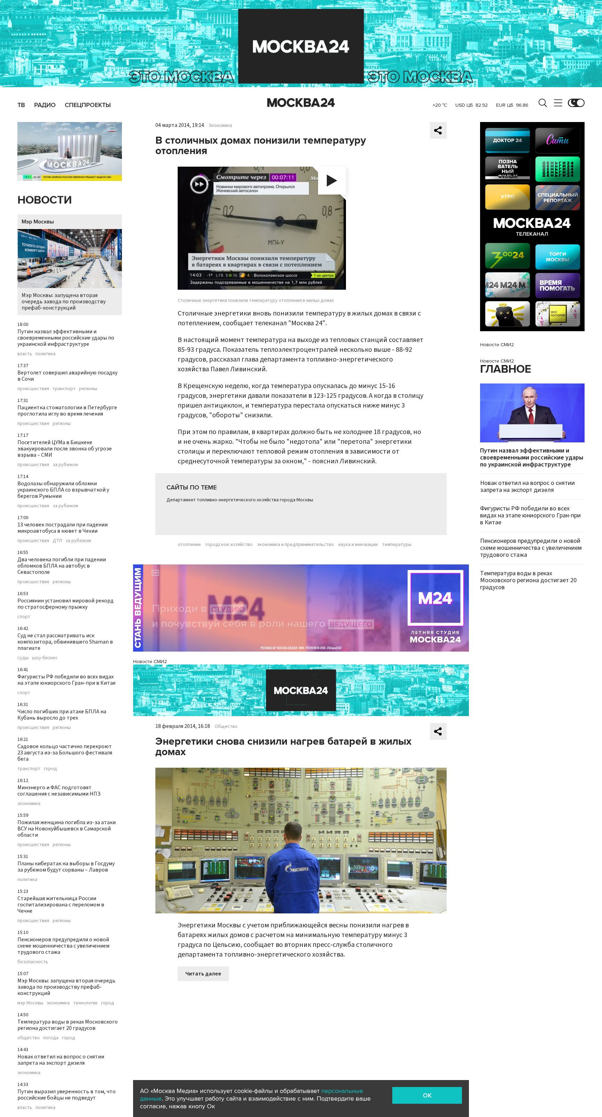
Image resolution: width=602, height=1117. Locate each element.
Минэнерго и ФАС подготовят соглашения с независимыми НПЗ (59, 791)
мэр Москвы (30, 1003)
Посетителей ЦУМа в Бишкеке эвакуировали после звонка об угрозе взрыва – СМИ (64, 449)
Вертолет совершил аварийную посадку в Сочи (67, 376)
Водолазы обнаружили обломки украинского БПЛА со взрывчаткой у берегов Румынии (63, 490)
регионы (88, 388)
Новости (44, 200)
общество (28, 1037)
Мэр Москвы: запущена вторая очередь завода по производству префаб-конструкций (64, 301)
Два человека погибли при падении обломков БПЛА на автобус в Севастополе (61, 566)
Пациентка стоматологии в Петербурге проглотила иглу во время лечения (67, 411)
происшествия (33, 388)
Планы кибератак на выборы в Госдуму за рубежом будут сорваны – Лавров (66, 867)
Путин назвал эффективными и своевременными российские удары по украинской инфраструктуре (65, 338)
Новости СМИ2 (150, 661)
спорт (23, 616)
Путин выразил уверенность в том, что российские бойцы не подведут (66, 1095)
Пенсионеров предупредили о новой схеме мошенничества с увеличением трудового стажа (63, 946)
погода (51, 1037)
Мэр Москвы (38, 221)
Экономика (220, 125)
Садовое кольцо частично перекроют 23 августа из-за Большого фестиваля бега (64, 753)
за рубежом (65, 464)
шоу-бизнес (45, 657)
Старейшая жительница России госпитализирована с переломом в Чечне (60, 905)
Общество (226, 726)
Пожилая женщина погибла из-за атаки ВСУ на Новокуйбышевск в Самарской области (66, 829)
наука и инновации (358, 544)
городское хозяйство (229, 544)
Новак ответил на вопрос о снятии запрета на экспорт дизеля (60, 1060)
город (50, 768)
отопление (189, 544)
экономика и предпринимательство (295, 544)
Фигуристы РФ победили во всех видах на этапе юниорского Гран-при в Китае (66, 680)
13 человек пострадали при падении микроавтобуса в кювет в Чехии (62, 528)
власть (24, 353)
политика (45, 353)
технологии (85, 1003)
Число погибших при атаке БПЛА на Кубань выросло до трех (61, 715)
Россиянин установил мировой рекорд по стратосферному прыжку (65, 604)
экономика (28, 803)
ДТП (57, 540)
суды (23, 657)
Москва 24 (301, 103)
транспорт (64, 388)
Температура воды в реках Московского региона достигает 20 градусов (67, 1025)
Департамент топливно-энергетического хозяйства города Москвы (240, 499)
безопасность (32, 961)
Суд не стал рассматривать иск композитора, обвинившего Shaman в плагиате (65, 642)
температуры (396, 544)
